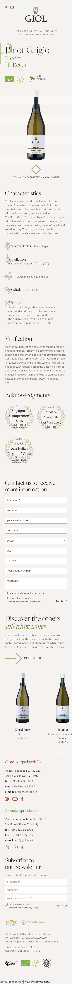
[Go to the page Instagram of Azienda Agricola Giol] (7, 847)
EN (12, 7)
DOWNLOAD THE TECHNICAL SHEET (36, 177)
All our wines (48, 31)
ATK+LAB (35, 951)
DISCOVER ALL (33, 658)
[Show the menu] (65, 6)
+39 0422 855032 (21, 830)
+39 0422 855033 (21, 781)
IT (6, 7)
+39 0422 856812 (21, 835)
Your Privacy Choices (37, 981)
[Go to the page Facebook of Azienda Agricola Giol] (22, 847)
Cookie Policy (28, 947)
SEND (59, 600)
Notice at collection (11, 982)
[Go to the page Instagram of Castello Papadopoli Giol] (7, 799)
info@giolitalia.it (24, 840)
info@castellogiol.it (26, 792)
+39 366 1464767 (23, 786)
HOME (18, 31)
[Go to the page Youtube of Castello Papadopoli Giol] (15, 799)
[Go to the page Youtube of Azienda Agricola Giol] (15, 847)
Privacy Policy (33, 602)
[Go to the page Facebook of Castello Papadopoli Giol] (22, 799)
